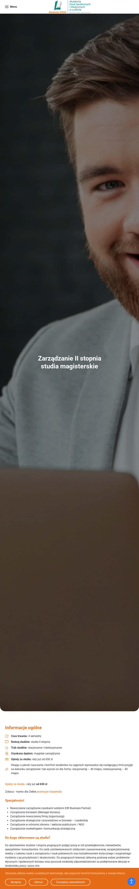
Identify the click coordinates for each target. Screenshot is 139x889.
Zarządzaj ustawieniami (70, 882)
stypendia (56, 791)
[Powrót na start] (69, 7)
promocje (42, 791)
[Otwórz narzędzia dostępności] (131, 881)
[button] (11, 7)
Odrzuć (38, 882)
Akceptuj (16, 882)
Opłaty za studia (15, 784)
